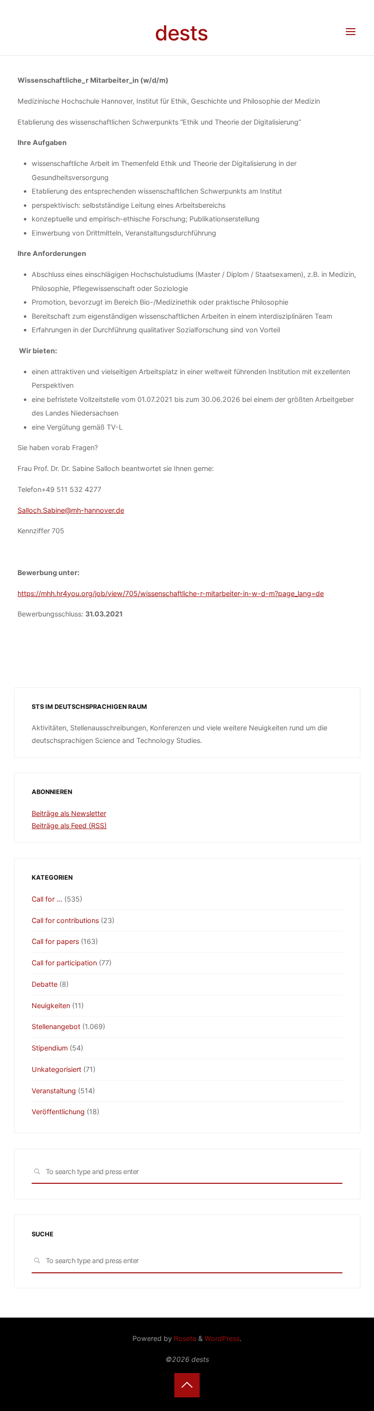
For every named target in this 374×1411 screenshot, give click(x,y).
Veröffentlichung (58, 1111)
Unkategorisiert (56, 1069)
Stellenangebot (56, 1026)
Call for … (47, 899)
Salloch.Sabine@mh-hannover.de (71, 510)
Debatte (44, 984)
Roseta (184, 1338)
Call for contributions (65, 920)
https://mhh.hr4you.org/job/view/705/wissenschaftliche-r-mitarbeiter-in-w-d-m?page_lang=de (171, 593)
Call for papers (55, 941)
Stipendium (50, 1048)
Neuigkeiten (51, 1005)
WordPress (222, 1338)
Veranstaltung (54, 1090)
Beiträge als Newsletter (69, 813)
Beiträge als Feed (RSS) (69, 825)
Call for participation (64, 963)
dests (181, 32)
